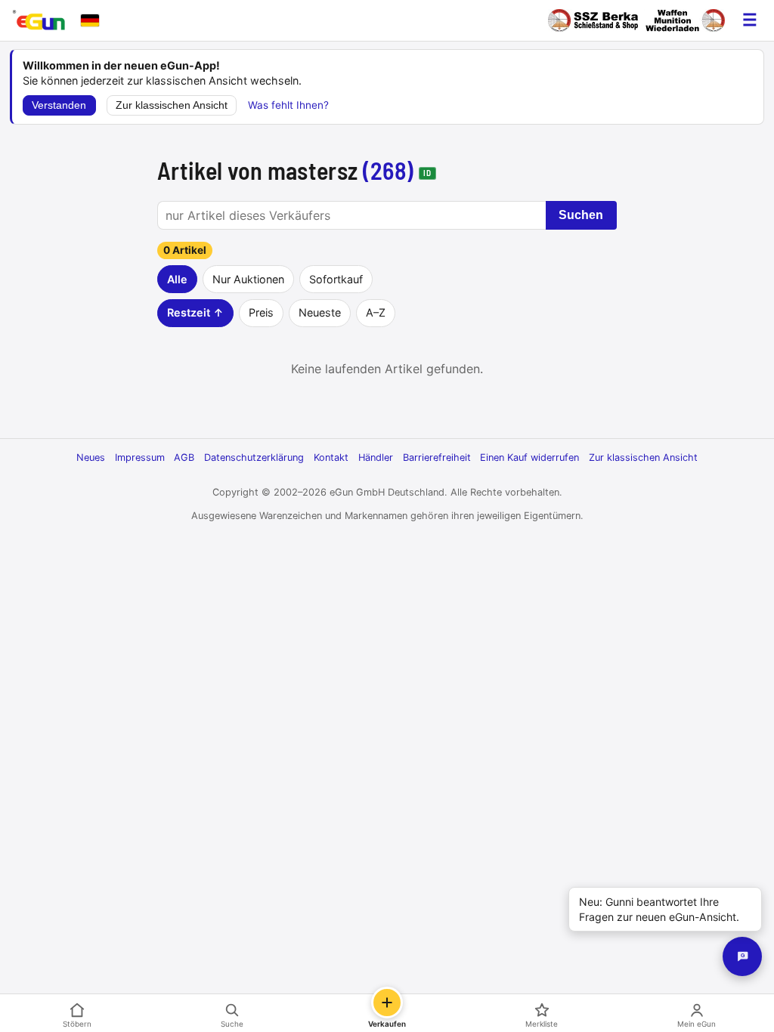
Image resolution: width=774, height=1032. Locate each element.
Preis (261, 312)
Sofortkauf (336, 279)
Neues (90, 457)
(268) (388, 170)
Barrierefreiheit (437, 457)
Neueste (320, 312)
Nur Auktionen (248, 279)
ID (427, 173)
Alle (177, 279)
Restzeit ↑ (195, 312)
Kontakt (331, 457)
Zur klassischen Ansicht (172, 105)
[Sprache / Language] (90, 20)
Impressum (140, 457)
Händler (375, 457)
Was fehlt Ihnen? (288, 105)
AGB (184, 457)
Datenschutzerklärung (254, 457)
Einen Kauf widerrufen (529, 457)
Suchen (581, 215)
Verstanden (59, 105)
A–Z (375, 312)
